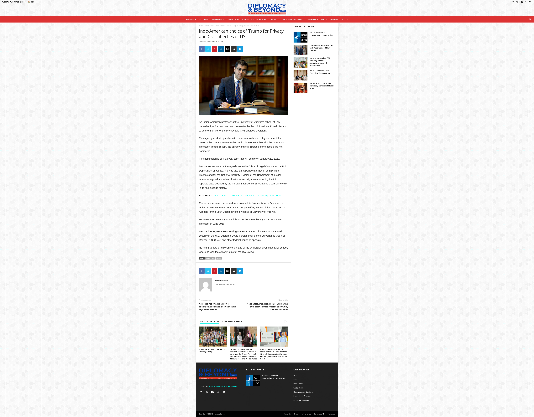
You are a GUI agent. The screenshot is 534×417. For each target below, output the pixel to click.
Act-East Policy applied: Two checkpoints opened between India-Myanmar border (218, 306)
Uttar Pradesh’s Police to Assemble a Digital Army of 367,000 (246, 195)
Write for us (306, 414)
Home (201, 26)
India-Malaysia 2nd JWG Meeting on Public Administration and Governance (320, 62)
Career (296, 414)
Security (275, 19)
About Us (287, 414)
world (219, 258)
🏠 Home (31, 2)
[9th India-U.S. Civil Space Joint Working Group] (213, 337)
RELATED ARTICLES (209, 321)
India (208, 258)
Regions (190, 19)
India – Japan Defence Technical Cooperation (320, 71)
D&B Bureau (206, 41)
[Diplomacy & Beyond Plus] (267, 9)
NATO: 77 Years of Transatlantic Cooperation (321, 33)
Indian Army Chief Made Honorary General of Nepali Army (322, 86)
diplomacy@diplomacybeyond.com (223, 386)
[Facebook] (513, 2)
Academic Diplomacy (293, 19)
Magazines (217, 19)
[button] (530, 19)
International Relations (302, 396)
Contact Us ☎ (319, 414)
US (213, 258)
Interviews (233, 19)
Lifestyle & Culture (317, 19)
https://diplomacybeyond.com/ (225, 284)
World (295, 375)
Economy (203, 19)
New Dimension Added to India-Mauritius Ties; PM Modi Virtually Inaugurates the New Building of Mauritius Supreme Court (273, 354)
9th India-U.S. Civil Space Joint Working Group (212, 350)
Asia (295, 379)
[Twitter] (526, 2)
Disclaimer (331, 414)
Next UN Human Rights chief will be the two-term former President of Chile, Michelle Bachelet (267, 306)
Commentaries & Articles (254, 19)
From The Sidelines (301, 400)
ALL (343, 19)
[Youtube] (530, 2)
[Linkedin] (521, 2)
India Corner (209, 26)
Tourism (334, 19)
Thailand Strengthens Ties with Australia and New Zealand (321, 48)
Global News (298, 388)
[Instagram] (517, 2)
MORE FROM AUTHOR (232, 321)
